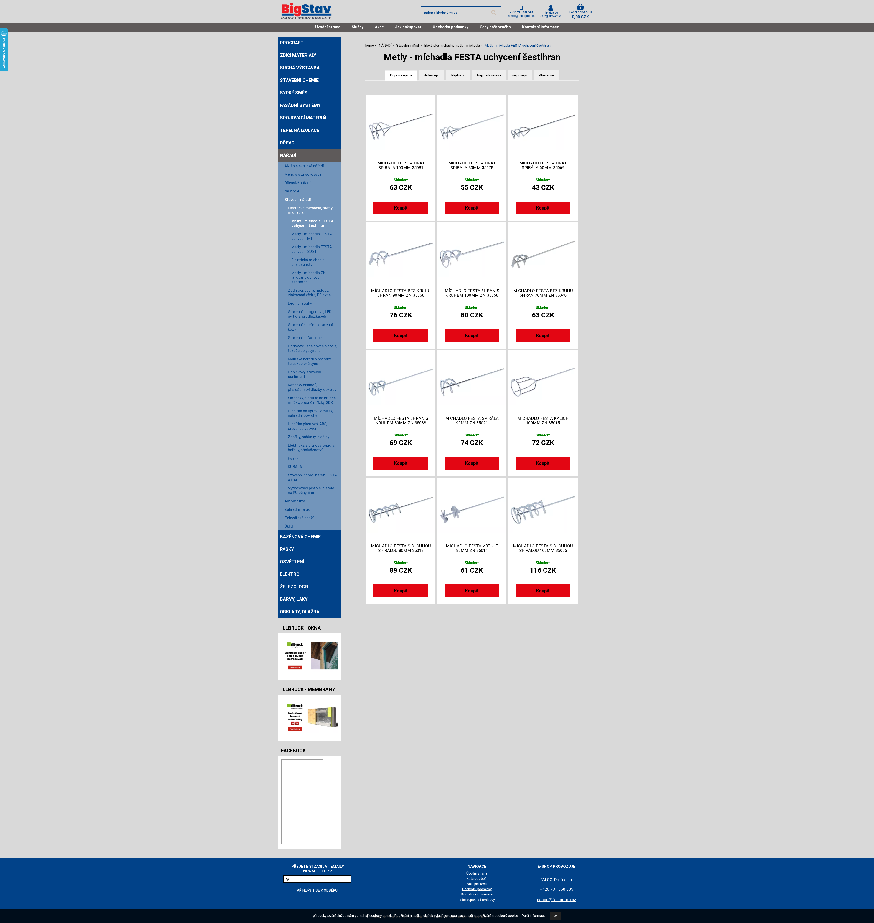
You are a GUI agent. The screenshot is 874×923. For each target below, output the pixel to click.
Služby (357, 27)
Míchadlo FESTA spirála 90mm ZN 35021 (472, 420)
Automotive (295, 501)
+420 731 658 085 (521, 12)
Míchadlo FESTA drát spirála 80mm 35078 (472, 165)
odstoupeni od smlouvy (477, 900)
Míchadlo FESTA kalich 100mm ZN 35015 (543, 420)
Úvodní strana (327, 27)
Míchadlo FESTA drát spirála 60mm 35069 (543, 165)
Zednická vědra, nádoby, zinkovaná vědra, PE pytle (309, 292)
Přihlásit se (551, 12)
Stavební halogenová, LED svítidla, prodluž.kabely (310, 314)
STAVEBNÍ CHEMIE (299, 80)
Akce (379, 27)
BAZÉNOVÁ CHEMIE (300, 536)
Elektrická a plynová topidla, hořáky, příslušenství (311, 447)
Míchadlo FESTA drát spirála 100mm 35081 (401, 165)
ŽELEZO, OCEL (295, 586)
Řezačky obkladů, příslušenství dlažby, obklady (312, 387)
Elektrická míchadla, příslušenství (308, 262)
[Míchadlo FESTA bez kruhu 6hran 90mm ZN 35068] (401, 254)
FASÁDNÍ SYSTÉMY (300, 105)
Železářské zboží (299, 518)
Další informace (533, 916)
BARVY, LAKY (294, 599)
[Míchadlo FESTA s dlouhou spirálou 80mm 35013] (401, 510)
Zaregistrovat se (550, 16)
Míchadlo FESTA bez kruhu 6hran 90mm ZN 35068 (401, 293)
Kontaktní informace (540, 27)
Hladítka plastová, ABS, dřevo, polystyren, (307, 426)
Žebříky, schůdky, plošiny (308, 437)
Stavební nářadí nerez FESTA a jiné (312, 477)
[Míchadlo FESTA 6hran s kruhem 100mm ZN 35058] (472, 254)
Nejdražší (458, 75)
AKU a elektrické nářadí (304, 166)
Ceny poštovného (495, 27)
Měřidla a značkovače (303, 174)
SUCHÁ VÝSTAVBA (300, 68)
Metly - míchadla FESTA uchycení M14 (311, 236)
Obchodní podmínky (450, 27)
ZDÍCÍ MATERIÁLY (298, 55)
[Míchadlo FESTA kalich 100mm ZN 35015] (543, 382)
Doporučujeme (401, 75)
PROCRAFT (292, 43)
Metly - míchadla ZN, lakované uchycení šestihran (308, 277)
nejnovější (519, 75)
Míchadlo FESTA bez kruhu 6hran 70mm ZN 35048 (543, 293)
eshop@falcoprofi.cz (521, 16)
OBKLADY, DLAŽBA (299, 611)
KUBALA (295, 466)
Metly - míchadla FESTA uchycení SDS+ (311, 249)
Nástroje (292, 191)
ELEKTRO (290, 574)
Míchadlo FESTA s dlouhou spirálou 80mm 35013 (401, 548)
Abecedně (546, 75)
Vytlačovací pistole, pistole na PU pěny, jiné (311, 490)
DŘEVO (287, 143)
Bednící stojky (300, 303)
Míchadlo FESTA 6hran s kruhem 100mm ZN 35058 (472, 293)
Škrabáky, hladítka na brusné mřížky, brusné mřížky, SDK (312, 400)
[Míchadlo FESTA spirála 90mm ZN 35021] (472, 382)
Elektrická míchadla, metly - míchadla (311, 210)
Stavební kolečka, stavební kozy (310, 326)
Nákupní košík (477, 884)
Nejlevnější (431, 75)
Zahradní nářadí (298, 509)
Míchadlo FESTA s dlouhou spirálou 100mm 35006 (543, 548)
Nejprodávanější (489, 75)
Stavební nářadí (298, 199)
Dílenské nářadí (297, 182)
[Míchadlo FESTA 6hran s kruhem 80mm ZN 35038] (401, 382)
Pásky (293, 458)
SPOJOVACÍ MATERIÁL (304, 118)
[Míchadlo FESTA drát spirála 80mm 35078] (472, 127)
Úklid (289, 526)
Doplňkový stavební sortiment (304, 374)
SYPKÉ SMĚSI (294, 93)
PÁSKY (287, 549)
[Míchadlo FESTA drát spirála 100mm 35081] (401, 127)
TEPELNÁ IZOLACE (299, 130)
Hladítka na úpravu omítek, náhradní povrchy (310, 413)
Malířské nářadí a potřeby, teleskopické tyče (309, 361)
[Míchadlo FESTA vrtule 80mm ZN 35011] (472, 510)
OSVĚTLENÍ (292, 561)
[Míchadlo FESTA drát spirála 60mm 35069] (543, 127)
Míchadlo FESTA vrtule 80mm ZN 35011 (472, 548)
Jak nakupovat (408, 27)
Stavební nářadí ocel (305, 337)
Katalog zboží (476, 879)
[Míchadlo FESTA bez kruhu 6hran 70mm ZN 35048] (543, 254)
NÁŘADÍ (288, 155)
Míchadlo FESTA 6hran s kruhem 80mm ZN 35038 (401, 420)
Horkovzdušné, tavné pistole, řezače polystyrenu (312, 348)
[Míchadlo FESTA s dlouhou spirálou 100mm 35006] (543, 510)
